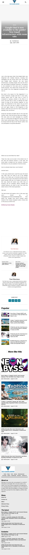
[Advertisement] (14, 61)
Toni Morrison (15, 40)
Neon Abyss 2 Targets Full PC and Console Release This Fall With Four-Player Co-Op (18, 315)
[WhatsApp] (19, 300)
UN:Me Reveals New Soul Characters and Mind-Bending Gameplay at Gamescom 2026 (18, 335)
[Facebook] (9, 300)
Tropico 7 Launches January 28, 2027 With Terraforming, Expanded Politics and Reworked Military (18, 321)
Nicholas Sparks (6, 378)
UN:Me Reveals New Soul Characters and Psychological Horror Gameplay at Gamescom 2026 (18, 328)
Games (2, 514)
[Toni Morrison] (14, 274)
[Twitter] (13, 300)
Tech (2, 521)
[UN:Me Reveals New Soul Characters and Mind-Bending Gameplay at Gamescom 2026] (5, 335)
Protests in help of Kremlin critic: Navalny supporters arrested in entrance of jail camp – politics (21, 265)
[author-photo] (2, 378)
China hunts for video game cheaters (7, 264)
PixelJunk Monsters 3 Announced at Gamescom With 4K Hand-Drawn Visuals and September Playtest (18, 342)
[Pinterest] (16, 300)
